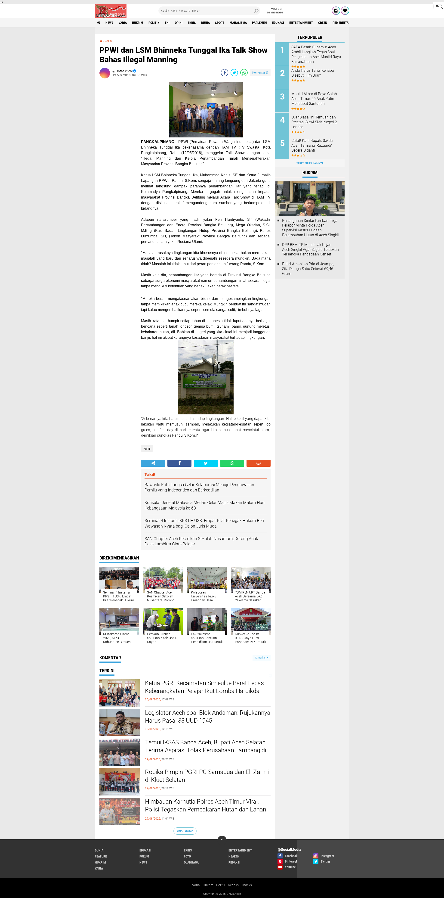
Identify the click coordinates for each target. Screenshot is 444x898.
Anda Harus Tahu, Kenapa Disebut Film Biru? (312, 73)
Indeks (247, 885)
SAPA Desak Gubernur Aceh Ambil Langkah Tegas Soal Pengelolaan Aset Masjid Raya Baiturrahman (316, 54)
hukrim (137, 23)
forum (144, 856)
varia (123, 23)
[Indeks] (336, 10)
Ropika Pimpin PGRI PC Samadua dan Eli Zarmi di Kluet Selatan (207, 775)
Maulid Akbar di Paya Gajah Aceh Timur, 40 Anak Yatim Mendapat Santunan (314, 99)
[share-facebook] (224, 72)
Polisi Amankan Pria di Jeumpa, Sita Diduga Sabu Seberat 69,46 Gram (308, 269)
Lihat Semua (185, 830)
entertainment (301, 23)
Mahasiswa (238, 23)
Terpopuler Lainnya (309, 163)
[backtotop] (222, 840)
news (109, 23)
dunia (205, 23)
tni (167, 23)
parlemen (259, 23)
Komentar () (260, 72)
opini (178, 23)
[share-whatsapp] (244, 72)
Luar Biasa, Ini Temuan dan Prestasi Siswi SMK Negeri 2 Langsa (314, 122)
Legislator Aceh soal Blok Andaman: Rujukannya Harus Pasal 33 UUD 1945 (207, 716)
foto (187, 856)
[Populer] (345, 10)
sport (219, 23)
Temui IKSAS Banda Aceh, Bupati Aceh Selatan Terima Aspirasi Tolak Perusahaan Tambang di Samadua (205, 750)
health (233, 856)
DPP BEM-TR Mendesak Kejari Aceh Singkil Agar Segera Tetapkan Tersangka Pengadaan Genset (310, 249)
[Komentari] (259, 463)
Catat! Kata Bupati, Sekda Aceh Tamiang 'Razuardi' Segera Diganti (312, 145)
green (322, 23)
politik (153, 23)
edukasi (278, 23)
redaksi (234, 862)
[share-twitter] (234, 72)
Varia (196, 885)
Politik (220, 885)
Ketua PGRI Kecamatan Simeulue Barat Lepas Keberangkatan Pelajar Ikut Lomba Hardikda (204, 687)
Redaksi (233, 885)
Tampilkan (261, 657)
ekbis (192, 23)
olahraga (191, 862)
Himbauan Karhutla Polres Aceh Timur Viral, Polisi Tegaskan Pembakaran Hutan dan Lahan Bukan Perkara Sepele (205, 809)
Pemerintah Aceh (346, 23)
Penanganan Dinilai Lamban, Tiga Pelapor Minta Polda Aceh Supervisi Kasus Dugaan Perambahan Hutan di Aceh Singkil (310, 227)
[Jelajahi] (438, 6)
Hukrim (208, 885)
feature (101, 856)
